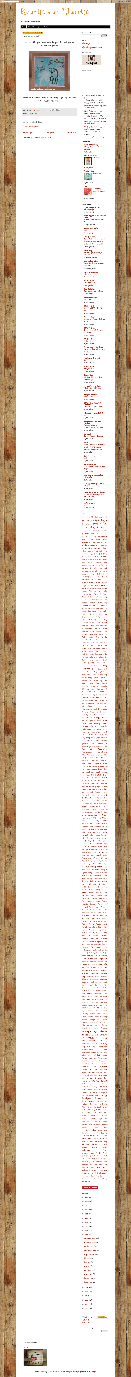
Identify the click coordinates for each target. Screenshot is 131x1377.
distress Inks (101, 697)
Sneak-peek (103, 1002)
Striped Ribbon (97, 1058)
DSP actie (85, 703)
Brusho (100, 611)
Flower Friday (102, 720)
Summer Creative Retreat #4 (94, 220)
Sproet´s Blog (89, 456)
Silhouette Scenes (100, 993)
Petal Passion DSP (92, 915)
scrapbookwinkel (102, 979)
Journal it (85, 818)
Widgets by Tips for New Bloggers (96, 137)
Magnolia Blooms (102, 855)
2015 (87, 1230)
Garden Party (93, 740)
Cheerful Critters (88, 640)
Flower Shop (87, 723)
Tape (105, 1078)
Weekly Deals (102, 1153)
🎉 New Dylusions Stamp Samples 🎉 (93, 378)
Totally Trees (93, 1104)
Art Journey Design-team (93, 347)
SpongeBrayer (94, 1019)
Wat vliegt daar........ (99, 158)
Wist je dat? (89, 1162)
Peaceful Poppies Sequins (91, 907)
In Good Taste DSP (93, 801)
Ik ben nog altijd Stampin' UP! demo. (93, 331)
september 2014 (90, 1250)
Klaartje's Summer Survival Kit (91, 826)
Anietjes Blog (89, 171)
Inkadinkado (88, 812)
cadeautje (104, 620)
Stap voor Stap (88, 1047)
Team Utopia (103, 1087)
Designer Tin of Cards (88, 695)
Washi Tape (86, 1138)
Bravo (105, 608)
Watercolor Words (89, 1144)
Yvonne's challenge (100, 1179)
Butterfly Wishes (101, 617)
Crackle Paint (95, 663)
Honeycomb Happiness (94, 792)
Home (23, 27)
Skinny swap (86, 999)
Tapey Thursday (101, 1081)
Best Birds (103, 568)
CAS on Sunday (101, 628)
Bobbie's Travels (87, 597)
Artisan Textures (87, 551)
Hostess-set (91, 795)
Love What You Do (99, 852)
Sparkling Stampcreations (93, 475)
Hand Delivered (101, 760)
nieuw (94, 878)
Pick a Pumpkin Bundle (97, 924)
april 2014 (88, 1270)
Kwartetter (90, 829)
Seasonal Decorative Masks (97, 985)
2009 (87, 1304)
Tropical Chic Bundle (95, 1107)
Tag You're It (91, 1078)
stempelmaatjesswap (89, 1052)
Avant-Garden (98, 551)
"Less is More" (89, 317)
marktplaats (100, 861)
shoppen (89, 993)
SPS (100, 1022)
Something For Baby (93, 1008)
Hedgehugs (85, 781)
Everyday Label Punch (90, 715)
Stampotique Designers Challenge (93, 404)
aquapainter (86, 542)
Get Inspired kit (99, 743)
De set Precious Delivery (93, 436)
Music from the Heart (90, 870)
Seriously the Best (93, 991)
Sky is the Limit (97, 999)
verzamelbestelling (89, 1130)
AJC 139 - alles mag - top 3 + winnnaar (94, 350)
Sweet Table (99, 1072)
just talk (92, 818)
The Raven (90, 1095)
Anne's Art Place (90, 155)
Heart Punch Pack (88, 775)
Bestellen (95, 571)
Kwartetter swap (101, 829)
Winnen (98, 1159)
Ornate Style (92, 887)
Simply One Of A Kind (92, 358)
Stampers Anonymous (100, 1028)
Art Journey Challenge (99, 548)
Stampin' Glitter (94, 1035)
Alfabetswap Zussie (97, 534)
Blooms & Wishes (100, 594)
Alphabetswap (102, 536)
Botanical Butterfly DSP (91, 605)
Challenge (91, 637)
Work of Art (93, 1170)
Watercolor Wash (87, 1141)
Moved (86, 505)
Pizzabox (85, 941)
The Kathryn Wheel (91, 261)
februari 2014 (89, 1278)
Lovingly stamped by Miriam (94, 483)
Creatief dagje (102, 675)
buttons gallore (87, 620)
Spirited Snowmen (94, 1016)
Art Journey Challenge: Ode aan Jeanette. (94, 495)
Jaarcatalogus (92, 815)
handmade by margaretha (93, 413)
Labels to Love (87, 838)
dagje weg (98, 680)
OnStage (84, 887)
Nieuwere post (28, 132)
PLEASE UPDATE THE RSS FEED (93, 309)
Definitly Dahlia (99, 692)
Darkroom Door (95, 686)
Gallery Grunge (90, 738)
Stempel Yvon (89, 306)
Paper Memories (96, 895)
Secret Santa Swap (89, 988)
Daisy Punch (94, 683)
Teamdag (104, 1090)
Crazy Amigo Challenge (94, 667)
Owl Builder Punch (88, 890)
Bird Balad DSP (102, 574)
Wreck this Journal (101, 1176)
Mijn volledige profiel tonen (92, 47)
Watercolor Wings (101, 1141)
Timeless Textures (95, 1101)
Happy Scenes (86, 769)
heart (83, 772)
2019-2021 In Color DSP (90, 517)
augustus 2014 (89, 1254)
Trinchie (84, 1107)
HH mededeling (91, 786)
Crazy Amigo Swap (99, 669)
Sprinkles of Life (93, 1022)
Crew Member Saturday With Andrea (94, 467)
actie (87, 533)
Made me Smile (88, 855)
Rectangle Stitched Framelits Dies (94, 961)
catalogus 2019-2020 (88, 631)
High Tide (100, 786)
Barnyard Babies (101, 559)
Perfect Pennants (87, 913)
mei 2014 (87, 1266)
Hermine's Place (89, 366)
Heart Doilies (90, 772)
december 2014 (90, 1238)
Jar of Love (102, 815)
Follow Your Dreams (94, 729)
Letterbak (98, 844)
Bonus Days (102, 602)
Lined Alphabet (92, 846)
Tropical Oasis (97, 1110)
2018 (87, 1218)
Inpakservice (96, 812)
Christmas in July (87, 643)
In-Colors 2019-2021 (92, 809)
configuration (94, 654)
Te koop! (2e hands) (33, 27)
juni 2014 (87, 1262)
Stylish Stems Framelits (97, 1061)
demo (105, 692)
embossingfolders (87, 709)
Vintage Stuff (86, 1133)
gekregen (104, 740)
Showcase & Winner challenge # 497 (94, 320)
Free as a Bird (88, 734)
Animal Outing (101, 539)
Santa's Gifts (94, 973)
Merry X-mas (88, 396)
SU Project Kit (95, 1067)
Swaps (84, 1072)
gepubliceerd (85, 743)
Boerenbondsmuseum (96, 600)
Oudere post (71, 132)
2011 (86, 1296)
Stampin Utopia (89, 328)
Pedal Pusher (92, 910)
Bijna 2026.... (88, 274)
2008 (87, 1308)
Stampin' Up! (92, 1037)
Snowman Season (87, 1005)
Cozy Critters (94, 660)
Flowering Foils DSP (90, 726)
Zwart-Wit (86, 1181)
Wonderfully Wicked (101, 1162)
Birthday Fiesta (93, 585)
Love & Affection (99, 849)
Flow (103, 717)
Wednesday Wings (94, 1150)
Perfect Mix (103, 910)
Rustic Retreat (97, 964)
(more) (93, 107)
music (105, 867)
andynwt (69, 1371)
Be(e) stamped (89, 503)
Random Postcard (101, 956)
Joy (85, 360)
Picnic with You (92, 927)
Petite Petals (95, 918)
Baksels (100, 554)
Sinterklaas (103, 996)
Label (83, 832)
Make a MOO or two (89, 861)
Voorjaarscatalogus (88, 1135)
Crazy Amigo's (87, 672)
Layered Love (92, 841)
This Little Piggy (101, 1095)
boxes (101, 608)
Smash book (94, 1002)
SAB (105, 964)
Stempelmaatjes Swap (94, 1049)
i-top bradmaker (101, 795)
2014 (87, 1235)
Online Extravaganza (100, 884)
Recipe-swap (102, 958)
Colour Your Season (94, 648)
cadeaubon (97, 620)
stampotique (103, 1041)
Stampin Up (89, 1031)
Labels (92, 835)
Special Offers (95, 1013)
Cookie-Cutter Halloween (96, 657)
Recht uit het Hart (89, 958)
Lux (85, 415)
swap (105, 1069)
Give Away (98, 749)
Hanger (105, 763)
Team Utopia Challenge (91, 1089)
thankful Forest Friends (89, 1092)
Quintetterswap (87, 955)
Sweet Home (90, 1072)
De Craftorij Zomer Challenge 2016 (99, 191)
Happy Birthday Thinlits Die (90, 766)
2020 (87, 1209)
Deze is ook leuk (101, 695)
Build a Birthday (95, 614)
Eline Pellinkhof (89, 289)
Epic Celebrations (101, 712)
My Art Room (89, 280)
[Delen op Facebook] (57, 110)
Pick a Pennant (98, 921)
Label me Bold (93, 832)
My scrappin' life (90, 464)
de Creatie (91, 689)
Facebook (44, 27)
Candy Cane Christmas (100, 623)
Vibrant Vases (103, 1130)
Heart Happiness (101, 772)
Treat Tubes (103, 1104)
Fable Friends (90, 717)
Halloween (104, 757)
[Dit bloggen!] (53, 110)
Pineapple (104, 938)
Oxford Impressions (101, 890)
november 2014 (89, 1242)
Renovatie (87, 341)
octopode (104, 881)
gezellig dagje (94, 746)
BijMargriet (93, 574)
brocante (94, 611)
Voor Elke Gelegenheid (100, 1133)
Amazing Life (87, 540)
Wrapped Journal (90, 1176)
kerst (105, 820)
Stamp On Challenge (100, 1025)
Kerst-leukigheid (87, 824)
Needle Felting (87, 878)
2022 (87, 1201)
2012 (87, 1291)
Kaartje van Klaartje (54, 11)
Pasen (100, 898)
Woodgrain (85, 1170)
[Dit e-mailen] (51, 110)
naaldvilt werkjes (90, 369)
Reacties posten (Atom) (42, 137)
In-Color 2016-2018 (90, 803)
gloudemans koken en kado (94, 752)
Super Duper (98, 1069)
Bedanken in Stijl (89, 568)
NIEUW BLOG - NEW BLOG (92, 388)
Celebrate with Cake (89, 634)
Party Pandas (92, 898)
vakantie (104, 1124)
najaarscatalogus (87, 872)
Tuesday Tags (88, 1115)
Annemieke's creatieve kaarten (92, 422)
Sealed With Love (95, 982)
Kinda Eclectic (101, 824)
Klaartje (87, 43)
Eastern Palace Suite (96, 703)
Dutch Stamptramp (91, 144)
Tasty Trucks (86, 1087)
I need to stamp (90, 236)
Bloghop (105, 591)
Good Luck (87, 299)
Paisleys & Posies (101, 893)
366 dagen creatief (91, 523)
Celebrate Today (101, 631)
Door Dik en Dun (101, 700)
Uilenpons (84, 1124)
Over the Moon (102, 887)
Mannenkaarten (98, 173)
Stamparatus (86, 1028)
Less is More (87, 843)
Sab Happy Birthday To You (92, 967)
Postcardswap (86, 950)
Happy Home (103, 766)
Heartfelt (98, 775)
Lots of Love (89, 849)
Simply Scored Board (90, 996)
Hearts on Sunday (100, 777)
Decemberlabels (102, 689)
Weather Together (100, 1147)
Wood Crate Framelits (96, 1164)
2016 (87, 1226)
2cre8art (101, 517)
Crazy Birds (91, 675)
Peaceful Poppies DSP (98, 904)
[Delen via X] (55, 110)
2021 (87, 1205)
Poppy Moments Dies (99, 947)
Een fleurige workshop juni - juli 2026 (94, 253)
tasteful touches (101, 1084)
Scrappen (85, 982)
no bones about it (101, 878)
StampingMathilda (90, 297)
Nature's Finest (87, 875)
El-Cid (86, 442)
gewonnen (85, 746)
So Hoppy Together (99, 1005)
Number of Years (95, 881)
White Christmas (97, 1156)
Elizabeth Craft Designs (97, 706)
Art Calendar (98, 542)
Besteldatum (86, 571)
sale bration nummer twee (93, 112)
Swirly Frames (102, 1075)
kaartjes (84, 821)
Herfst (93, 784)
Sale (97, 970)
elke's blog (88, 250)
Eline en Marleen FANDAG (93, 291)
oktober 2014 (89, 1246)
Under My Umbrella (94, 1124)
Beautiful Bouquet (88, 565)
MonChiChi (85, 866)
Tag (83, 1078)
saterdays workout (93, 976)
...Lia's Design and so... (92, 207)
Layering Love (102, 841)
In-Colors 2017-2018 (102, 804)
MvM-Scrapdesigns (91, 272)
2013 (87, 1287)
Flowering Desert (100, 723)
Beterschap (88, 477)
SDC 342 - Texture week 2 (94, 406)
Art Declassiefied (101, 545)
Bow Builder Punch (93, 608)
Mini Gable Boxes (100, 864)
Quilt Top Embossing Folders (98, 953)
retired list (86, 964)
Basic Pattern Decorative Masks (94, 562)
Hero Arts (100, 783)
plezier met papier (91, 228)
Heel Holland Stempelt (97, 781)
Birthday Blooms (95, 582)
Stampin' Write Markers (94, 1039)
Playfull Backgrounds (96, 941)
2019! (85, 458)
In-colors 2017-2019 (88, 806)
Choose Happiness (101, 640)
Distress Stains (87, 700)
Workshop (100, 1170)
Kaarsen (104, 818)
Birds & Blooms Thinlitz (95, 580)
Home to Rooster (97, 789)
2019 (87, 1214)
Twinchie (105, 1121)
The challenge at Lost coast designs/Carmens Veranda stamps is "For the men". (94, 241)
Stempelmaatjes (102, 1047)
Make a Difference (101, 858)
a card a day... (33, 113)
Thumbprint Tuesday (92, 1098)
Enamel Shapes (97, 709)
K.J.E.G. (99, 818)
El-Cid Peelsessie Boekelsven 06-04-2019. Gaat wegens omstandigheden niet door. (95, 447)
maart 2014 (88, 1274)
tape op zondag (88, 1081)
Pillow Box (94, 938)
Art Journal (86, 548)
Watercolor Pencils (100, 1139)
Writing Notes (87, 1179)
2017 (87, 1222)
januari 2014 (88, 1282)
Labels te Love (102, 835)
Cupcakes (95, 677)
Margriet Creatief (90, 394)
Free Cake (98, 735)
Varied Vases (100, 1127)
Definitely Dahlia (87, 692)
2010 (87, 1300)
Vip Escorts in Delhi (91, 127)
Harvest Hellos (102, 769)
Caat (85, 186)
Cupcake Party (87, 677)
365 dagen (101, 520)
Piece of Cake (101, 933)
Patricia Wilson (89, 95)
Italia (85, 230)
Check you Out (102, 637)
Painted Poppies (88, 892)
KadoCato (91, 821)
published (101, 950)
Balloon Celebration (100, 556)
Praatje (95, 950)
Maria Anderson (90, 111)
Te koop (94, 1087)
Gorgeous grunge (97, 755)
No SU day (85, 881)
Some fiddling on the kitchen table (95, 216)
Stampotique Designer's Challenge (94, 1044)
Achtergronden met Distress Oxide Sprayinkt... (93, 426)
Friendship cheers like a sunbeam (93, 148)
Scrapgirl (87, 434)
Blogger (93, 1371)
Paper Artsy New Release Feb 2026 (94, 264)
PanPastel (85, 895)
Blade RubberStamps (94, 588)
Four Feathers (92, 732)
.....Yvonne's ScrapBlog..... (92, 386)
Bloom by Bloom (87, 594)
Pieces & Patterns (90, 935)
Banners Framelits (88, 560)
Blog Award (97, 591)
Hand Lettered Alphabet (91, 763)
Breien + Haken (86, 611)
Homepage (50, 132)
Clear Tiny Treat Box (96, 646)
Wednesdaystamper (88, 1153)
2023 (87, 1197)
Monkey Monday (96, 866)
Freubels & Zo (89, 339)
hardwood (94, 769)
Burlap (92, 617)
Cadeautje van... (86, 623)
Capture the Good (96, 625)
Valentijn (84, 1127)
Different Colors (88, 697)
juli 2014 (87, 1258)
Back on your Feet (91, 554)
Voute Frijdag (102, 1136)
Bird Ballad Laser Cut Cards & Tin (93, 577)
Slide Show (85, 1002)
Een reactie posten (32, 126)
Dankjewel (87, 486)
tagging (100, 1078)
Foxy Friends (102, 732)
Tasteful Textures (88, 1084)
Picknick (84, 927)
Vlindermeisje (89, 209)
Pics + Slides (102, 927)
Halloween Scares (88, 760)
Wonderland (85, 1164)
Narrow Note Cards (101, 873)
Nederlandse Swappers (100, 875)
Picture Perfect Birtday (91, 930)
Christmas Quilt (98, 643)
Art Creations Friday (94, 544)
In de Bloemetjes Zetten (94, 796)
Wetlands (88, 1156)
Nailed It (104, 870)
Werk (83, 1156)
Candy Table (85, 625)
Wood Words (102, 1167)
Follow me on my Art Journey (94, 492)
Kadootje (99, 821)
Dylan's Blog (88, 375)
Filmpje (98, 717)
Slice (105, 999)
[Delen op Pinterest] (59, 110)
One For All (86, 884)
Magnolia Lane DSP (88, 858)
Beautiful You (101, 565)
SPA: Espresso (89, 282)
